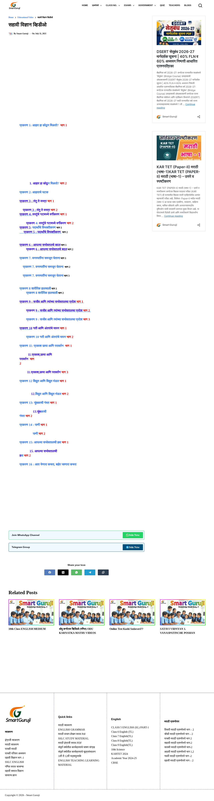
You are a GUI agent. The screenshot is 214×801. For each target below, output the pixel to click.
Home (85, 5)
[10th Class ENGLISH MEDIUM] (31, 612)
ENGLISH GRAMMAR (71, 729)
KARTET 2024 (119, 753)
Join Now (134, 535)
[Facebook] (49, 572)
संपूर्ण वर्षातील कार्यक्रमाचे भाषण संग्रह (76, 747)
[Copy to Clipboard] (103, 572)
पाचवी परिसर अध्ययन (15, 753)
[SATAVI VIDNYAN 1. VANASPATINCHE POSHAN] (182, 612)
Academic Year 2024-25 (124, 758)
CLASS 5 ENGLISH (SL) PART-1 (130, 727)
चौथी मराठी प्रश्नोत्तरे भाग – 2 (178, 734)
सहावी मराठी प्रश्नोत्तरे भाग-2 (178, 742)
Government (145, 5)
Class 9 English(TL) (122, 745)
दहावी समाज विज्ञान (14, 770)
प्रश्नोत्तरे (95, 5)
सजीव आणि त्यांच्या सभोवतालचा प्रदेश (61, 319)
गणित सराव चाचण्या (14, 766)
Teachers (174, 5)
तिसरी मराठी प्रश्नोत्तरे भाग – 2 (179, 729)
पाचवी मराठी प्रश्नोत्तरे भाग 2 (178, 738)
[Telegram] (89, 572)
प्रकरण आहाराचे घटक (34, 192)
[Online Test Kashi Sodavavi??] (132, 612)
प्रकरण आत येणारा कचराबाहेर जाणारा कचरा (48, 464)
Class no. (111, 5)
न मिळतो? (46, 183)
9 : (38, 319)
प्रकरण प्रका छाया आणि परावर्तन (42, 345)
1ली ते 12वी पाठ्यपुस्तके (69, 756)
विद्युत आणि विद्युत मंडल (48, 394)
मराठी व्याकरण (65, 725)
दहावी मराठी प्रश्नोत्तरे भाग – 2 (178, 760)
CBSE (114, 762)
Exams (127, 5)
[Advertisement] (76, 66)
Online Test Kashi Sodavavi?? (126, 628)
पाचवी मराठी (11, 748)
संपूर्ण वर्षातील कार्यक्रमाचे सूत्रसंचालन (76, 751)
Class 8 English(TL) (122, 740)
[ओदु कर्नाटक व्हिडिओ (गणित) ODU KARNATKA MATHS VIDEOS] (81, 612)
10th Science (118, 749)
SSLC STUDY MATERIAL (73, 738)
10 (37, 337)
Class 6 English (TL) (122, 731)
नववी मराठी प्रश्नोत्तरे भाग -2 (178, 756)
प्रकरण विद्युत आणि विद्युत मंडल (39, 381)
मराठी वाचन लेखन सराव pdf (71, 734)
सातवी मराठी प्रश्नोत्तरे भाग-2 (178, 747)
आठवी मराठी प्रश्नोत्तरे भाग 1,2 (179, 751)
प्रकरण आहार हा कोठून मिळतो (39, 125)
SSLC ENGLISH (14, 762)
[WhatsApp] (76, 572)
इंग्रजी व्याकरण (12, 740)
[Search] (200, 5)
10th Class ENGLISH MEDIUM (27, 628)
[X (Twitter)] (63, 572)
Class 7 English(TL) (122, 736)
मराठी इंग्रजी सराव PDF (70, 742)
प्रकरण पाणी (30, 424)
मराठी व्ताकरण (12, 744)
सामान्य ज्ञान (11, 775)
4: (37, 223)
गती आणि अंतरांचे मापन (52, 337)
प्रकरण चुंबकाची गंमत (34, 402)
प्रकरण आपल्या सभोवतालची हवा (40, 442)
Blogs (187, 5)
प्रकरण (27, 266)
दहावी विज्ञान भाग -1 (14, 757)
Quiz (162, 5)
